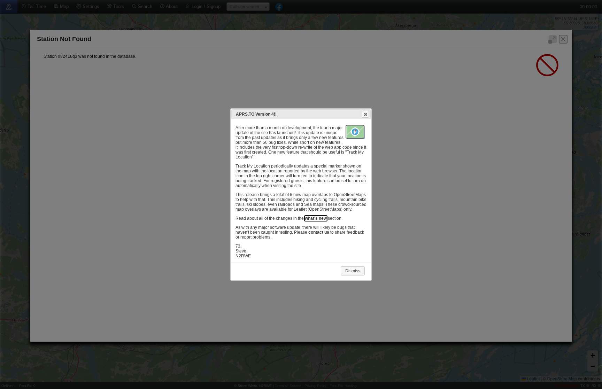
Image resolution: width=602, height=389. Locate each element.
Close (365, 114)
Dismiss (352, 271)
